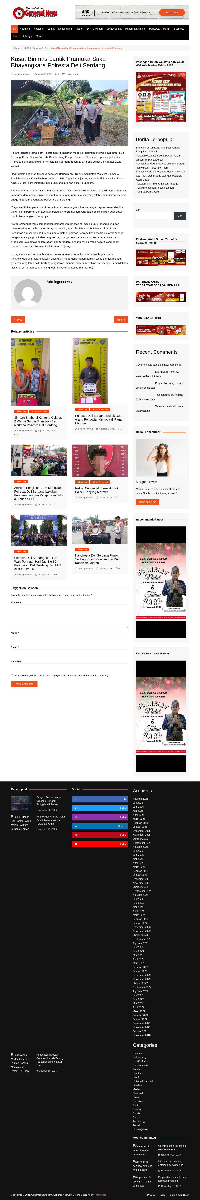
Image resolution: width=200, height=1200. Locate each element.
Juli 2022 (138, 995)
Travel (136, 1125)
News (136, 1097)
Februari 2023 (140, 967)
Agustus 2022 (140, 991)
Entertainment (140, 1065)
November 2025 (142, 834)
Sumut (51, 28)
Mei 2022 (138, 1003)
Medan (79, 28)
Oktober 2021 (140, 1031)
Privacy (151, 1195)
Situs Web (16, 661)
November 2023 (142, 931)
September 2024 (142, 891)
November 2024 (142, 883)
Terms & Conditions (179, 1195)
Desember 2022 (142, 975)
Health (136, 1077)
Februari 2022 (140, 1015)
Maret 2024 (139, 915)
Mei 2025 (138, 859)
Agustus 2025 (140, 847)
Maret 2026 (139, 818)
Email (15, 647)
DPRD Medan (95, 28)
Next (119, 319)
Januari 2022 (140, 1019)
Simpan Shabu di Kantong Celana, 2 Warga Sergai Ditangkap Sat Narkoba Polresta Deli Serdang (38, 421)
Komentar (17, 602)
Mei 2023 (138, 955)
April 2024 (138, 911)
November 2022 (142, 979)
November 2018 (142, 1035)
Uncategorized (141, 1129)
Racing (137, 1109)
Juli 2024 (138, 899)
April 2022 (138, 1007)
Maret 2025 (139, 867)
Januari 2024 (140, 923)
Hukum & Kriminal (135, 28)
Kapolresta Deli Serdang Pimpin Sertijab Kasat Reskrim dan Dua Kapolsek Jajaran (97, 559)
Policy (162, 1195)
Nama (15, 633)
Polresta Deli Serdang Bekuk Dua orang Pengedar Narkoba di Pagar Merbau (99, 419)
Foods (16, 36)
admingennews (21, 74)
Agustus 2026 (140, 798)
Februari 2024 (140, 919)
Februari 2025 (140, 871)
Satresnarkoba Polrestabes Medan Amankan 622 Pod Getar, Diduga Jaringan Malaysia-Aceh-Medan (160, 175)
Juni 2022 (138, 999)
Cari (138, 209)
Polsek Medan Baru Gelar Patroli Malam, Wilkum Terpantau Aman (50, 820)
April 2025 (138, 863)
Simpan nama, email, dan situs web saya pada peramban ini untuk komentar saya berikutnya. (62, 675)
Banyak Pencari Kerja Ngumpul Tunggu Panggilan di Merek (48, 801)
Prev (19, 319)
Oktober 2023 (140, 935)
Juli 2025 (138, 851)
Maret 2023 (139, 963)
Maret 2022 (139, 1011)
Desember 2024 (142, 879)
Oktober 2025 (140, 839)
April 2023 (138, 959)
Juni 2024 (138, 903)
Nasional (39, 28)
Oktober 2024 (140, 887)
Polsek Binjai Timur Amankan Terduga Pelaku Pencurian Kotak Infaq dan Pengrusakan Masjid (157, 187)
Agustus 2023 (140, 943)
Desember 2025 (142, 831)
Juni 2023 (138, 951)
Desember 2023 (142, 927)
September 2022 (142, 987)
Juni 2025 (138, 855)
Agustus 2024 (140, 895)
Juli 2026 (138, 803)
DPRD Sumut (114, 28)
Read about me (147, 502)
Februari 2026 (140, 823)
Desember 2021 (142, 1023)
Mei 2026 (138, 811)
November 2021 (142, 1027)
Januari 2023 (140, 971)
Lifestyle (27, 36)
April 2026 (138, 815)
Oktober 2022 (140, 983)
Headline (25, 28)
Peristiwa (154, 28)
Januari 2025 (140, 875)
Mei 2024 (138, 907)
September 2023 (142, 939)
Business (179, 28)
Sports (39, 36)
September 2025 (142, 843)
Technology (139, 1121)
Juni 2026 (138, 806)
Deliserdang (65, 28)
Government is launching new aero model (159, 364)
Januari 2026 (140, 826)
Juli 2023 (138, 947)
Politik (166, 28)
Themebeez (100, 1194)
